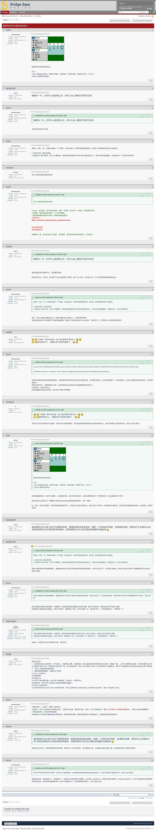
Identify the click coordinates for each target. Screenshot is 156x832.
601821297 (11, 88)
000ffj (8, 654)
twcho (9, 726)
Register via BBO (126, 8)
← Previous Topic (132, 798)
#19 (152, 726)
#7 (152, 246)
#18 (152, 700)
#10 (152, 354)
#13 (152, 520)
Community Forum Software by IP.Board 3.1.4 (139, 828)
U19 (8, 436)
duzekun (10, 402)
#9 (152, 332)
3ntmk (9, 247)
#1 (152, 30)
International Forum (26, 16)
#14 (152, 542)
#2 (152, 88)
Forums (5, 12)
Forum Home (15, 828)
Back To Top (6, 828)
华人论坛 (38, 16)
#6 (152, 187)
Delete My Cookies (25, 828)
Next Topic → (149, 798)
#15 (152, 583)
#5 (152, 168)
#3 (152, 108)
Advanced (153, 12)
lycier (8, 30)
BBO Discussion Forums (10, 16)
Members (13, 12)
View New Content (144, 16)
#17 (152, 654)
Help (150, 8)
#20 (152, 760)
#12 (152, 436)
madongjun (11, 621)
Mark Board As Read (38, 828)
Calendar (22, 12)
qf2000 (9, 332)
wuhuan (9, 168)
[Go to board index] (16, 5)
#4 (152, 141)
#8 (152, 289)
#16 (152, 621)
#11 (152, 402)
